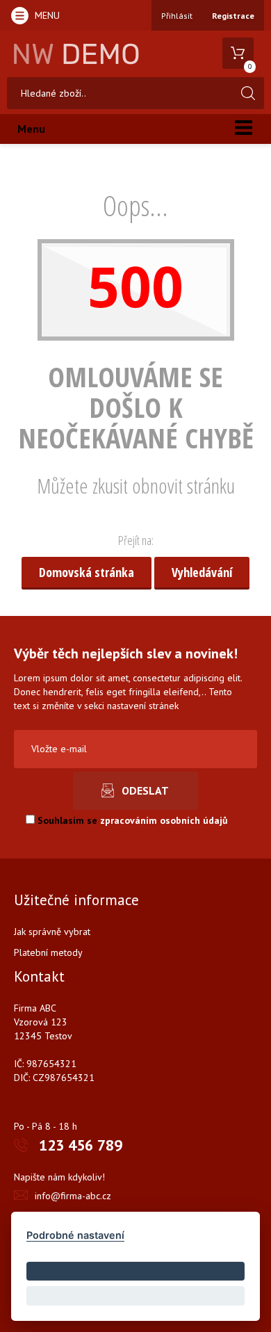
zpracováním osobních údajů (164, 820)
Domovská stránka (86, 572)
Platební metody (48, 952)
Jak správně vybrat (52, 931)
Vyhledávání (202, 572)
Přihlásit (176, 15)
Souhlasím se (131, 820)
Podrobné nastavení (75, 1235)
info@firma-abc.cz (73, 1195)
